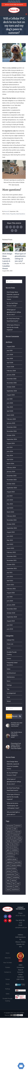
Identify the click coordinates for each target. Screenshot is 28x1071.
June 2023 (10, 500)
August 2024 (11, 443)
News (8, 681)
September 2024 (12, 439)
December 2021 (11, 556)
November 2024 (11, 431)
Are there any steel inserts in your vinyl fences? (16, 724)
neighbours (10, 862)
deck (14, 838)
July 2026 (9, 350)
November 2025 (11, 383)
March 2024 (10, 463)
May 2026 (10, 358)
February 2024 (11, 467)
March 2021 (10, 584)
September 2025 (12, 391)
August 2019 (11, 621)
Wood (8, 701)
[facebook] (5, 916)
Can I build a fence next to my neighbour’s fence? (16, 734)
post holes (18, 862)
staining (13, 880)
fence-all (6, 211)
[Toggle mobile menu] (26, 14)
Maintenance (11, 677)
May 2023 (10, 504)
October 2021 (11, 564)
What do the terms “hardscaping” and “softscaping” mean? (13, 805)
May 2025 (10, 407)
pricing (8, 871)
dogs (8, 844)
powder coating (16, 865)
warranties (10, 886)
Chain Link (10, 644)
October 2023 (11, 483)
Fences (9, 658)
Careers (7, 967)
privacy (15, 871)
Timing (8, 883)
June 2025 (10, 403)
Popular (9, 716)
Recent (15, 716)
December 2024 (11, 427)
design (8, 841)
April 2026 (10, 362)
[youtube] (9, 920)
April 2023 (10, 508)
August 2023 (11, 492)
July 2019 (9, 625)
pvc (17, 874)
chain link (17, 832)
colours (9, 835)
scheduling (16, 877)
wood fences (15, 889)
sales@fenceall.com (21, 927)
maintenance (10, 856)
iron (16, 853)
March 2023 (10, 512)
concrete (9, 838)
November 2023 (11, 479)
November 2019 (11, 609)
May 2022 (10, 540)
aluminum (18, 825)
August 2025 (11, 395)
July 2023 (9, 496)
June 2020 (10, 601)
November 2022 (11, 520)
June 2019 (10, 629)
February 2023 (11, 516)
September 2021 (12, 568)
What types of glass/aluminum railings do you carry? (20, 247)
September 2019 (12, 617)
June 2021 (10, 576)
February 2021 (11, 588)
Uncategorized (11, 693)
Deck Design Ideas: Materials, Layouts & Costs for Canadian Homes (7, 247)
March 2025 (10, 415)
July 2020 (9, 596)
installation (15, 850)
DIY (20, 841)
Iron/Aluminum (11, 673)
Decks (7, 214)
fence (16, 844)
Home (7, 953)
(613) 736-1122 (20, 915)
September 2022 (12, 528)
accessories (10, 825)
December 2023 (11, 475)
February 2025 (11, 419)
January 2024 (11, 471)
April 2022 (10, 544)
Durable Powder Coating (12, 653)
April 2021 (10, 580)
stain (8, 880)
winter (16, 886)
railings (9, 877)
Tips (8, 689)
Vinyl (8, 697)
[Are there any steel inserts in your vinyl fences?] (8, 724)
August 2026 (11, 346)
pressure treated (11, 868)
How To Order (7, 962)
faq (12, 844)
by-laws (9, 828)
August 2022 (11, 532)
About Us (7, 957)
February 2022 (11, 552)
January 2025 (11, 423)
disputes (14, 841)
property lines (10, 874)
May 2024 (10, 455)
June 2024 (10, 451)
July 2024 (9, 447)
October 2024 (11, 435)
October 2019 (11, 613)
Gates (8, 669)
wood (8, 889)
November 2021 (11, 560)
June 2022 (10, 536)
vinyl (18, 883)
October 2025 (11, 387)
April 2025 (10, 411)
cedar (14, 828)
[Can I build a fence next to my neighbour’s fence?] (8, 735)
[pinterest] (5, 920)
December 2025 (11, 378)
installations (10, 853)
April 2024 (10, 459)
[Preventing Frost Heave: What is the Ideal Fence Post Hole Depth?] (8, 746)
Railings (9, 685)
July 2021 (9, 572)
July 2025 (9, 399)
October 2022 (11, 524)
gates (8, 850)
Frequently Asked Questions (17, 214)
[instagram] (9, 916)
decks (19, 838)
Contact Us (7, 972)
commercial (16, 835)
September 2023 (12, 487)
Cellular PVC (10, 640)
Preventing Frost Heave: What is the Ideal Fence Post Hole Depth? (16, 746)
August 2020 (11, 592)
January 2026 (11, 374)
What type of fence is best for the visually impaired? (13, 327)
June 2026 (10, 354)
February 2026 (11, 370)
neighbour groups (11, 859)
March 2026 (10, 366)
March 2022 (10, 548)
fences (15, 847)
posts (8, 865)
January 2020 (11, 605)
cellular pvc (10, 832)
